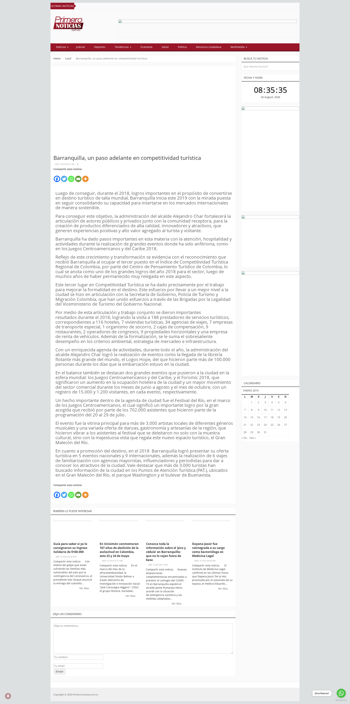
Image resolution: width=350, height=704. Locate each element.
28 (245, 432)
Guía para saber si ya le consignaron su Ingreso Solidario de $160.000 (70, 548)
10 (265, 410)
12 (278, 410)
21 (245, 424)
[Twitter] (64, 177)
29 (251, 432)
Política (182, 47)
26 (278, 424)
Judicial (80, 47)
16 (258, 417)
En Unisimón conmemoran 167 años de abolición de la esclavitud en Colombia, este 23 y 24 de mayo (119, 550)
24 (265, 424)
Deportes (99, 47)
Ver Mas (84, 588)
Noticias (61, 47)
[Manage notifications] (8, 696)
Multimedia (238, 47)
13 (285, 410)
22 (251, 424)
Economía (146, 47)
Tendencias (122, 47)
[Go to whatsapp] (341, 693)
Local (68, 58)
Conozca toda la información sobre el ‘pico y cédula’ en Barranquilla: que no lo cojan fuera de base (166, 552)
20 (285, 417)
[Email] (78, 177)
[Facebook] (57, 177)
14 (245, 417)
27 (285, 424)
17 (265, 417)
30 (258, 432)
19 (278, 417)
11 (272, 410)
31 (265, 432)
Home (57, 58)
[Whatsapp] (71, 177)
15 (251, 417)
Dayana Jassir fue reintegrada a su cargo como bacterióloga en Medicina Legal (208, 550)
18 (272, 417)
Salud (165, 47)
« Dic (244, 438)
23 (258, 424)
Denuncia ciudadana (208, 47)
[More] (85, 177)
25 (272, 424)
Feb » (253, 438)
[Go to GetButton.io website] (341, 700)
